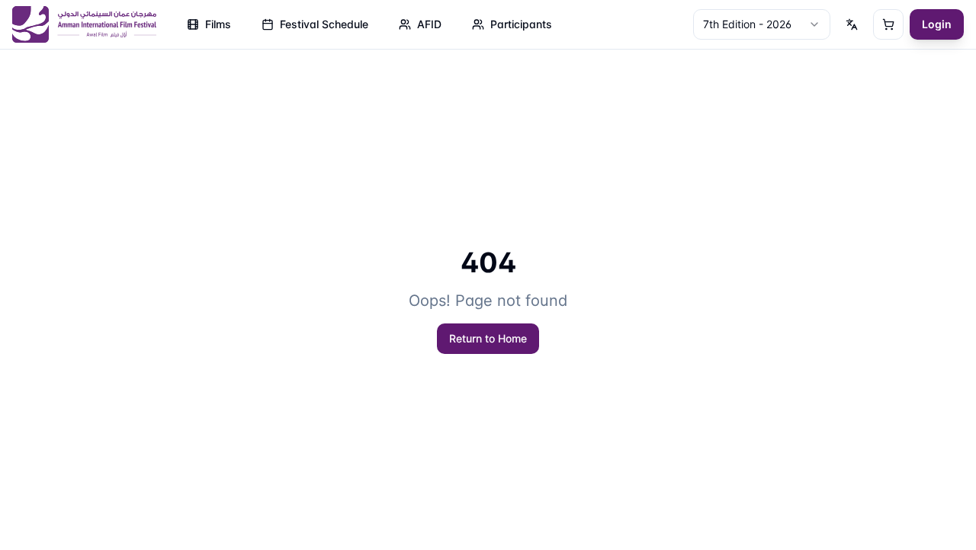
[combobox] (761, 24)
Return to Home (488, 338)
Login (937, 24)
